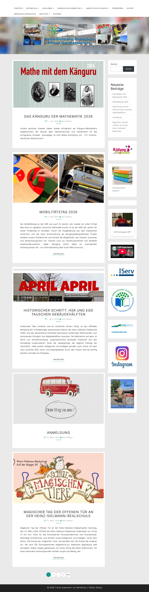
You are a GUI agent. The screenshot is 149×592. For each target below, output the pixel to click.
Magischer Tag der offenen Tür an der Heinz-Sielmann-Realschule (58, 514)
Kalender (57, 14)
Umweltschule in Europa (96, 8)
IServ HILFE (43, 14)
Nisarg (99, 587)
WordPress (82, 587)
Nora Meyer (67, 121)
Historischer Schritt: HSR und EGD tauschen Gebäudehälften (58, 312)
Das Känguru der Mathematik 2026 (58, 116)
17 (63, 575)
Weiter (68, 575)
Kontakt (130, 8)
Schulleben (47, 8)
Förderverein (117, 8)
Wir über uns (31, 8)
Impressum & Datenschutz (25, 14)
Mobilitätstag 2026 (58, 212)
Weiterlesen (59, 254)
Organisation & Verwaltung (69, 8)
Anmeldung (58, 433)
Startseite (18, 8)
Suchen (114, 64)
